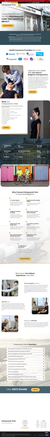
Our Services (31, 4)
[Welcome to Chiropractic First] (9, 5)
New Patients (35, 4)
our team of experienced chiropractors (36, 81)
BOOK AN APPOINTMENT (14, 2)
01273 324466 (35, 2)
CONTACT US (35, 389)
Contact (8, 2)
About (22, 4)
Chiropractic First (13, 34)
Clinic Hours (4, 2)
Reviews (39, 4)
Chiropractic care (12, 36)
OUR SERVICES (6, 127)
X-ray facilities (29, 290)
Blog (42, 4)
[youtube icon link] (28, 428)
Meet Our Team (26, 4)
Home (19, 4)
